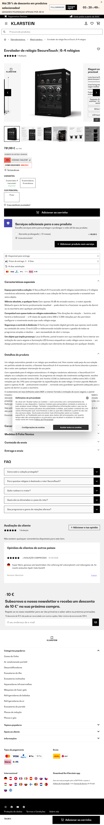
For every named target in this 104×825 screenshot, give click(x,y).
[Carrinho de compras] (98, 23)
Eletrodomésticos (18, 39)
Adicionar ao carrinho (54, 212)
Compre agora (71, 7)
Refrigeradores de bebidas (17, 695)
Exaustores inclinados (14, 678)
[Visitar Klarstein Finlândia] (30, 784)
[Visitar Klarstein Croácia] (15, 784)
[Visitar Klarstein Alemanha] (5, 778)
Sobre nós (54, 811)
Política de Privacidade (61, 783)
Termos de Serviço (80, 783)
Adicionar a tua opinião (85, 527)
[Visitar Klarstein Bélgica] (36, 784)
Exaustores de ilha (13, 673)
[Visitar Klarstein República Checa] (46, 778)
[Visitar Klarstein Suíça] (15, 778)
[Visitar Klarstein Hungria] (5, 784)
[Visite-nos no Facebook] (11, 807)
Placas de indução (13, 712)
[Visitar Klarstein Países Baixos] (41, 784)
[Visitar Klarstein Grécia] (10, 790)
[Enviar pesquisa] (4, 31)
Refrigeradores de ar (14, 701)
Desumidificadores (13, 667)
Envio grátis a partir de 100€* (87, 16)
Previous (7, 92)
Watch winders (36, 39)
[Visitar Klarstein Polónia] (10, 784)
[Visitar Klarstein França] (20, 778)
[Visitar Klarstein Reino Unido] (36, 778)
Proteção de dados (13, 811)
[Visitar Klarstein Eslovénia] (5, 790)
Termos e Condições (35, 811)
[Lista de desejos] (91, 23)
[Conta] (86, 23)
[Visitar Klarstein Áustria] (10, 778)
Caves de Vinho (11, 656)
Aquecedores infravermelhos (18, 684)
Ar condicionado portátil (15, 662)
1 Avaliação (22, 56)
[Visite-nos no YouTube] (17, 807)
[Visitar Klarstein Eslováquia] (41, 778)
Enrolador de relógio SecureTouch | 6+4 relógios (66, 39)
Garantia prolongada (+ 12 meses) (35, 234)
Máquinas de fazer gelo (15, 690)
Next (96, 92)
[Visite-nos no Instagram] (5, 807)
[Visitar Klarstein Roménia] (20, 784)
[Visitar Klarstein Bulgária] (25, 784)
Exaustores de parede (14, 706)
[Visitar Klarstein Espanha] (30, 778)
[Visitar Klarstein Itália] (25, 778)
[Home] (7, 39)
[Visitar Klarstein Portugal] (46, 784)
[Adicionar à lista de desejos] (98, 49)
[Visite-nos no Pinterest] (23, 807)
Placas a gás (10, 718)
